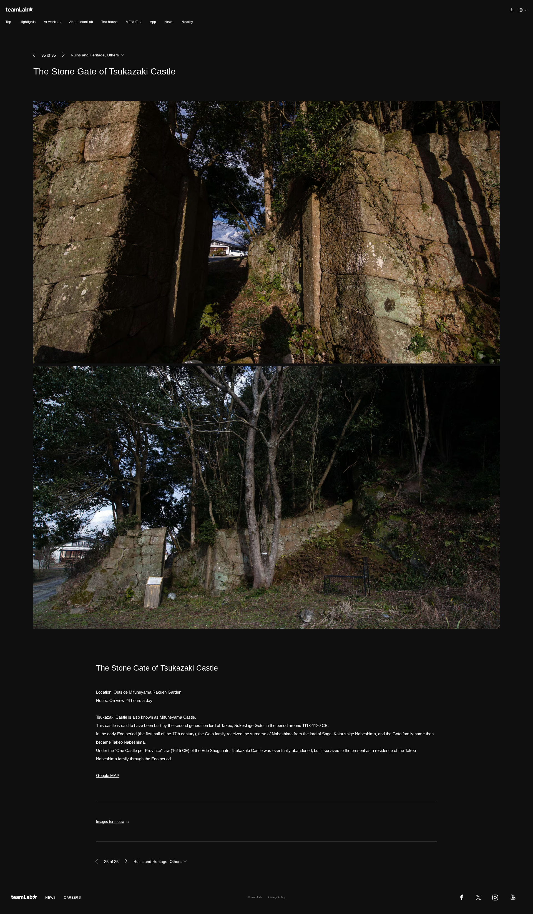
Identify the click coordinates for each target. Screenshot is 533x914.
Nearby (187, 22)
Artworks (50, 22)
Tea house (109, 22)
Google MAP (107, 775)
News (168, 22)
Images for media (110, 822)
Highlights (28, 22)
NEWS (50, 898)
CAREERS (72, 898)
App (153, 22)
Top (8, 22)
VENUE (132, 22)
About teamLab (81, 22)
